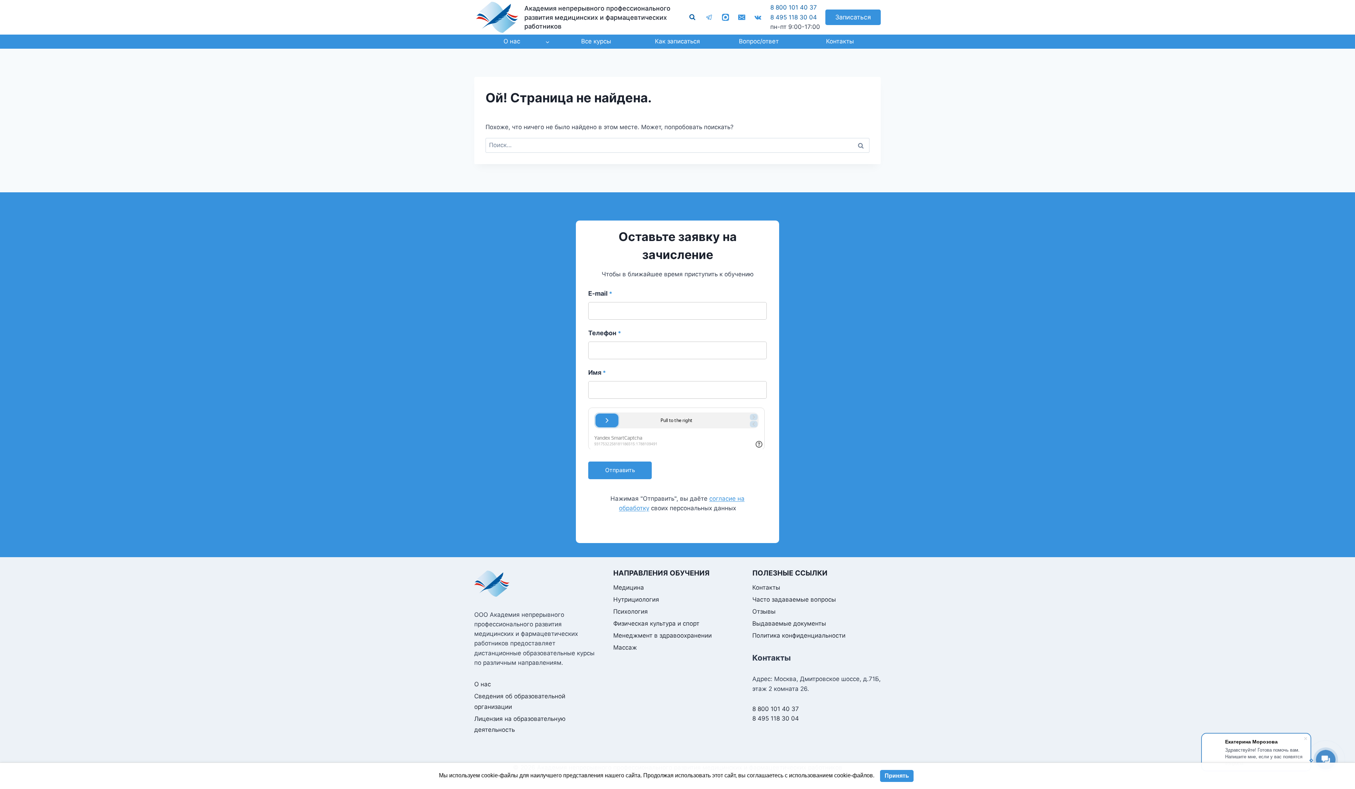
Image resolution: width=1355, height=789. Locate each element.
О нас (482, 684)
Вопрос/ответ (759, 41)
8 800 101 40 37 (793, 7)
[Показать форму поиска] (692, 17)
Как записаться (677, 41)
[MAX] (725, 17)
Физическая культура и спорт (656, 623)
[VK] (758, 17)
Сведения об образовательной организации (519, 702)
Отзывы (764, 611)
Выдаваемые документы (789, 623)
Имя (597, 372)
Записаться (853, 17)
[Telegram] (709, 17)
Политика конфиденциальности (798, 635)
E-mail (600, 293)
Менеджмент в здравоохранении (662, 635)
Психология (630, 611)
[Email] (742, 17)
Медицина (628, 587)
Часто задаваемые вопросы (794, 599)
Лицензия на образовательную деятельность (520, 724)
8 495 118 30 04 (793, 17)
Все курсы (596, 41)
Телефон (604, 333)
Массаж (625, 647)
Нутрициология (636, 599)
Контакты (840, 41)
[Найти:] (677, 145)
